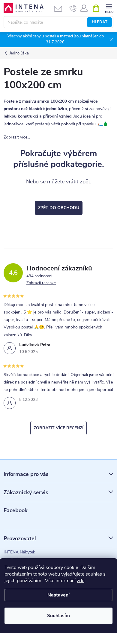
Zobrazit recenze (41, 283)
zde (80, 580)
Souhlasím (58, 615)
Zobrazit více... (17, 137)
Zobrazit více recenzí (58, 428)
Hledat (99, 22)
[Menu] (109, 8)
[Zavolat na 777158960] (73, 8)
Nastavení (58, 595)
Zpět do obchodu (58, 208)
